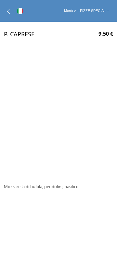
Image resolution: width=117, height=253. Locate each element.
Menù (68, 11)
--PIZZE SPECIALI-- (93, 11)
